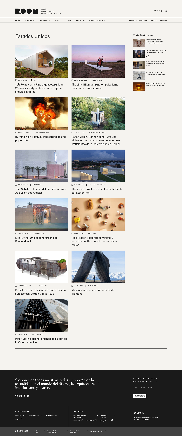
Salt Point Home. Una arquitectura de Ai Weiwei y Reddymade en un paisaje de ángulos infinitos (39, 88)
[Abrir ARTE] (59, 20)
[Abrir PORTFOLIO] (72, 20)
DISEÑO (18, 416)
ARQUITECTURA (33, 416)
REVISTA (76, 420)
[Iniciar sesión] (166, 11)
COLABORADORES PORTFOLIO (79, 416)
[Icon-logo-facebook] (16, 396)
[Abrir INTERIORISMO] (51, 20)
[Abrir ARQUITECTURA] (36, 20)
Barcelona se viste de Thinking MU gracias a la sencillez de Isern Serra (154, 42)
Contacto (163, 20)
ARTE (17, 419)
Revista (154, 20)
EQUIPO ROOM (103, 421)
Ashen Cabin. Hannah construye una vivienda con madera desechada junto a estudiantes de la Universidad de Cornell (96, 140)
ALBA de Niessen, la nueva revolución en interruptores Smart (155, 64)
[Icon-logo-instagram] (20, 396)
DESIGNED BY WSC (97, 431)
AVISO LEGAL (36, 431)
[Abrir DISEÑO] (21, 20)
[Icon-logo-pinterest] (28, 396)
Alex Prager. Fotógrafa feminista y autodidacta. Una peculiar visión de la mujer (94, 241)
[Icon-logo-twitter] (24, 396)
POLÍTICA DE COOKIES (75, 431)
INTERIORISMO (51, 416)
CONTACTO (90, 420)
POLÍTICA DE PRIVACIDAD (52, 431)
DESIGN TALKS (104, 416)
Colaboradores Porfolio (138, 20)
